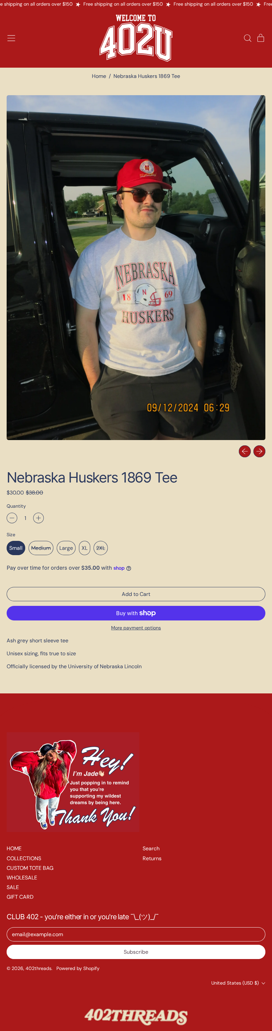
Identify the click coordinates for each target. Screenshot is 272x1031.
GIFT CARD (20, 896)
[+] (38, 518)
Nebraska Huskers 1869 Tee (146, 76)
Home (99, 76)
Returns (152, 858)
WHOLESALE (22, 877)
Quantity (16, 506)
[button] (247, 38)
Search (151, 848)
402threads (38, 968)
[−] (12, 518)
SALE (13, 887)
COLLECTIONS (24, 858)
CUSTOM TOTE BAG (30, 868)
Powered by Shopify (78, 968)
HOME (14, 848)
